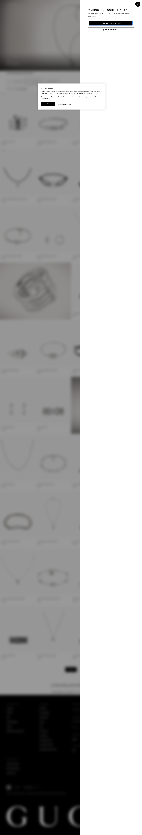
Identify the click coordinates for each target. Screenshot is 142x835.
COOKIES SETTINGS (64, 104)
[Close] (137, 4)
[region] (72, 96)
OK (48, 104)
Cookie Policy (46, 98)
